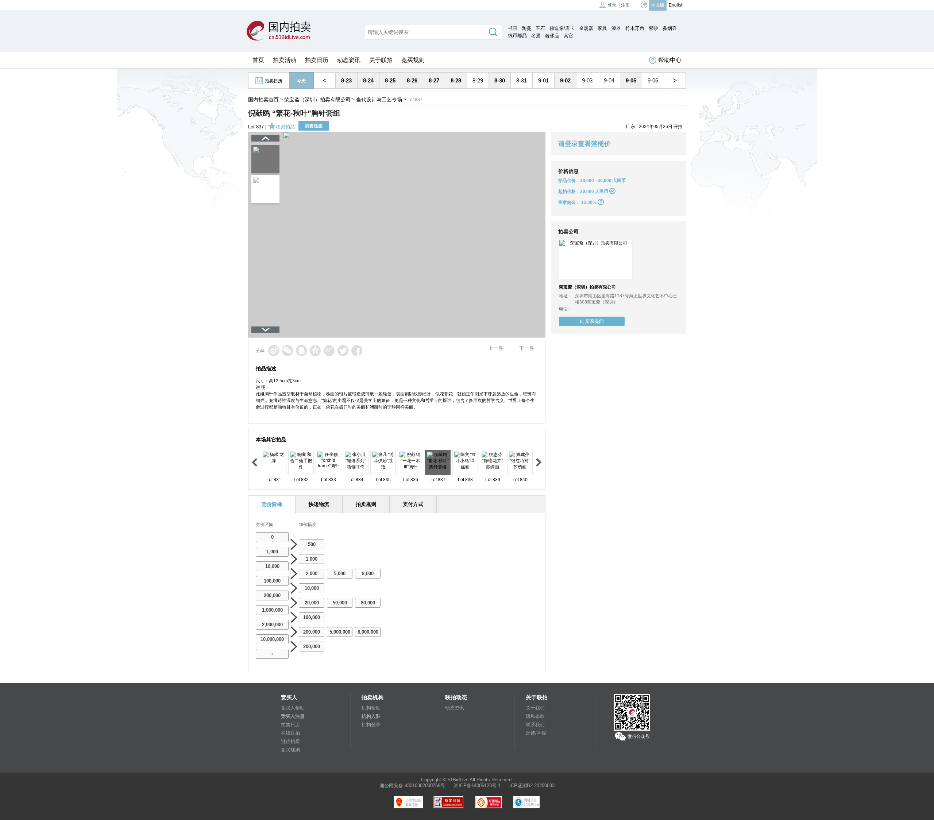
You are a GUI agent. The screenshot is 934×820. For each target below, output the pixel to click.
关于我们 (535, 708)
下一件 (526, 348)
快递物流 (319, 504)
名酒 (536, 35)
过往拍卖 (290, 741)
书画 (512, 28)
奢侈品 (552, 35)
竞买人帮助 (293, 708)
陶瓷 (526, 28)
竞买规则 (413, 60)
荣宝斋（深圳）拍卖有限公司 (317, 99)
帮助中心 (670, 60)
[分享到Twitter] (342, 350)
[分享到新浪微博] (273, 350)
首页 (258, 60)
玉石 (540, 28)
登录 (611, 5)
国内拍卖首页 (263, 99)
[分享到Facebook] (356, 350)
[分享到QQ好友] (301, 350)
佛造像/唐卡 (562, 28)
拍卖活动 (284, 60)
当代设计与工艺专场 (379, 99)
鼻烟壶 (670, 28)
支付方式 (413, 504)
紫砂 (653, 28)
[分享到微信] (287, 350)
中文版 (657, 5)
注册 (625, 5)
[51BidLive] (280, 31)
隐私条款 (535, 716)
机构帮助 (371, 708)
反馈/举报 (536, 733)
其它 (568, 35)
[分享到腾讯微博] (329, 350)
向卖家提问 (592, 321)
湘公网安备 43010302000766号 (412, 785)
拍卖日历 (316, 60)
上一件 (495, 348)
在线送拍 (290, 733)
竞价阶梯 (272, 504)
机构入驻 (371, 716)
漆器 (616, 28)
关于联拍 (381, 60)
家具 (602, 28)
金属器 (586, 28)
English (676, 5)
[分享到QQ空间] (315, 350)
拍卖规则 (366, 504)
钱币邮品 (517, 35)
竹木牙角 (634, 28)
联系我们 (535, 724)
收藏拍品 (285, 126)
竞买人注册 (293, 716)
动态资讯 (348, 60)
